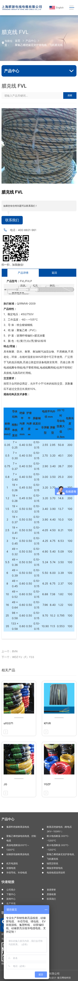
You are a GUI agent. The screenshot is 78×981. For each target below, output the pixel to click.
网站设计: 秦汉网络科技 (59, 977)
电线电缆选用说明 (56, 872)
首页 (17, 40)
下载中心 (11, 894)
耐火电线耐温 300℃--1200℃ (58, 838)
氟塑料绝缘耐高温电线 (17, 826)
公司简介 (11, 889)
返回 (54, 272)
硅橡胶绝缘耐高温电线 (17, 854)
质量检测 (51, 894)
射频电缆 (11, 868)
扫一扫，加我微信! (12, 264)
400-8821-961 (27, 230)
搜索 (70, 95)
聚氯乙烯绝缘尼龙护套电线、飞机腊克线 (39, 44)
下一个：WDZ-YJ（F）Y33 (18, 657)
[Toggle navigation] (71, 7)
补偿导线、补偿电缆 (16, 872)
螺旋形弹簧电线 (55, 868)
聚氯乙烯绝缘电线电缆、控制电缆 (21, 838)
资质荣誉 (51, 889)
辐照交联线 (52, 863)
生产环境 (11, 903)
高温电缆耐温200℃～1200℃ (17, 847)
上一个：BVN (10, 651)
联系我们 (12, 220)
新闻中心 (11, 898)
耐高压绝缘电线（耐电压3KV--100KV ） (59, 829)
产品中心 (31, 40)
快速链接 (8, 882)
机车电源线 (12, 863)
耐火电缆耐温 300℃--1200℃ (58, 847)
